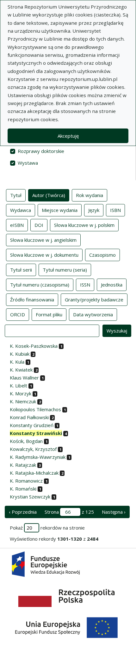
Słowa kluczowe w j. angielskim (43, 240)
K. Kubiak (19, 354)
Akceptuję (68, 136)
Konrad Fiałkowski (29, 417)
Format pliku (49, 314)
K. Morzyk (20, 393)
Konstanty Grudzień (31, 425)
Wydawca (20, 210)
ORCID (17, 314)
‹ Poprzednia (23, 512)
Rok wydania (89, 195)
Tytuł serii (21, 270)
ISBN (115, 210)
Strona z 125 (69, 512)
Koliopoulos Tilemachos (35, 409)
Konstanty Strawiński (36, 433)
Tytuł (16, 195)
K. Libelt (18, 385)
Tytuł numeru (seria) (65, 270)
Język (93, 210)
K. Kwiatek (21, 369)
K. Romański (23, 488)
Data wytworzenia (93, 314)
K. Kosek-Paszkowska (34, 346)
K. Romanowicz (26, 481)
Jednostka (111, 284)
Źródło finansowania (32, 299)
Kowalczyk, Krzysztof (33, 449)
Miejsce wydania (59, 210)
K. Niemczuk (23, 401)
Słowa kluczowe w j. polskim (84, 225)
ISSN (85, 284)
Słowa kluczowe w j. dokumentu (44, 255)
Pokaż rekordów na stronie (47, 527)
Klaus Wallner (24, 377)
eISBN (17, 225)
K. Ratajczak (23, 465)
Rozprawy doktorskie (41, 151)
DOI (38, 225)
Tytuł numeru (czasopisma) (39, 284)
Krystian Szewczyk (30, 496)
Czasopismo (102, 255)
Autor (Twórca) (48, 195)
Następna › (114, 512)
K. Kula (17, 362)
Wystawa (28, 163)
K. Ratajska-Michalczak (34, 473)
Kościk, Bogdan (26, 441)
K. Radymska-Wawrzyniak (37, 457)
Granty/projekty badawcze (94, 299)
